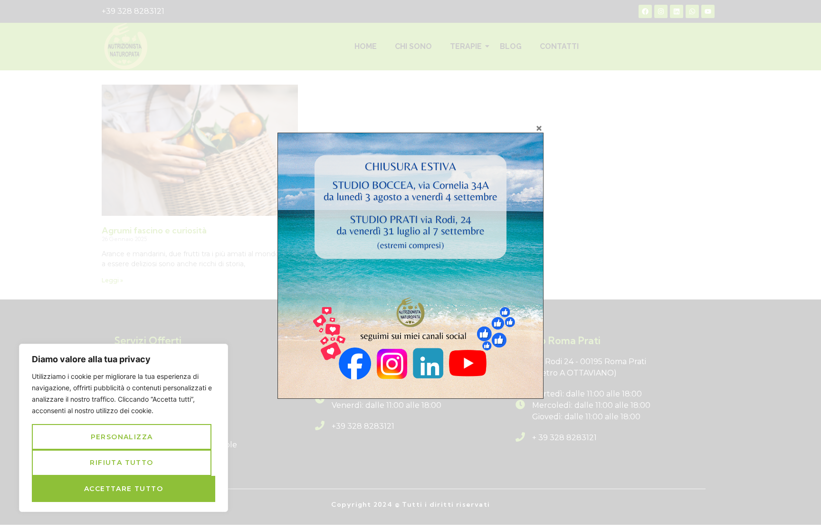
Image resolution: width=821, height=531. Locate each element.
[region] (123, 428)
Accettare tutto (123, 488)
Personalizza (122, 437)
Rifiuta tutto (121, 462)
